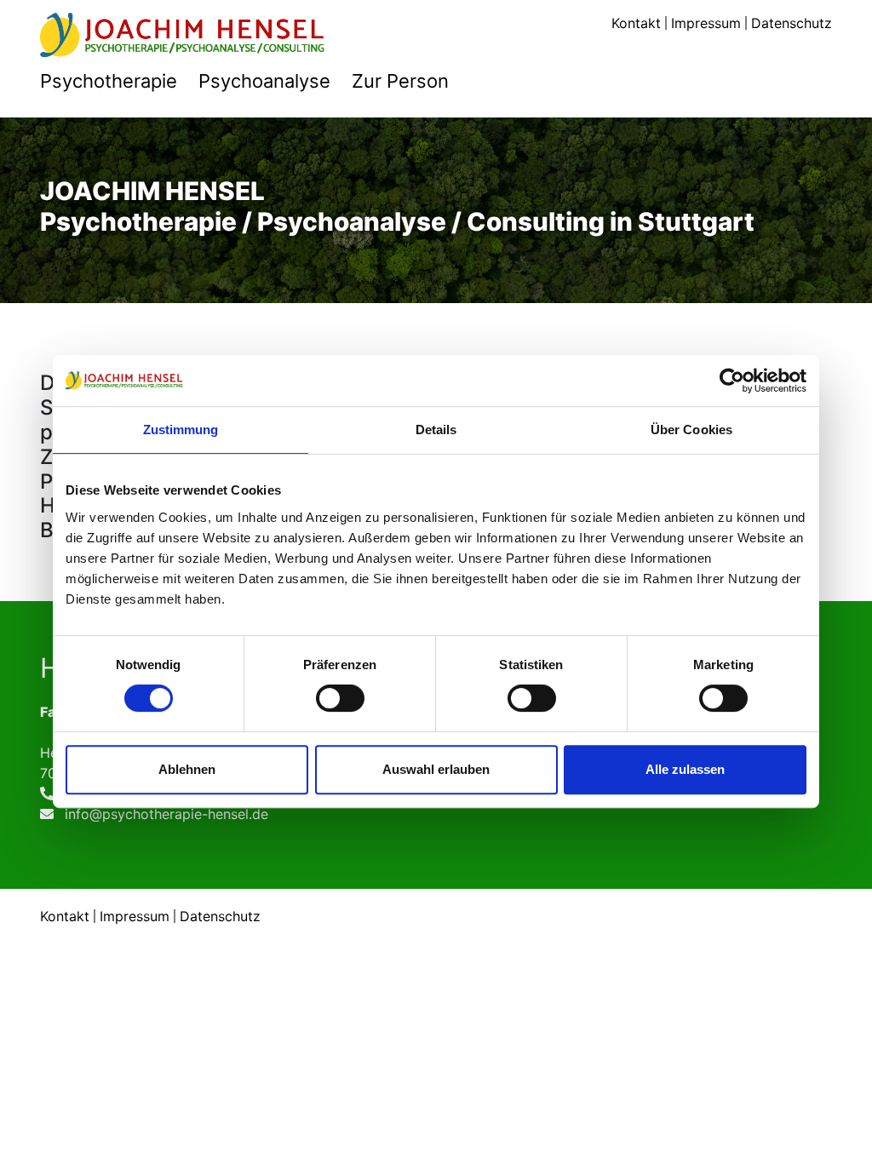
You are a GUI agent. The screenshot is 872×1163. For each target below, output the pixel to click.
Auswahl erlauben (436, 769)
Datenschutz (791, 23)
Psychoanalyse (264, 81)
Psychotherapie (108, 81)
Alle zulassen (685, 769)
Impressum (706, 23)
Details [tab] (436, 429)
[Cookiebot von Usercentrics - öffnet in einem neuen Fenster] (731, 380)
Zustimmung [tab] (181, 429)
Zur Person (400, 81)
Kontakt (636, 23)
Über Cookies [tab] (691, 429)
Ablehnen (186, 769)
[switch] (340, 698)
